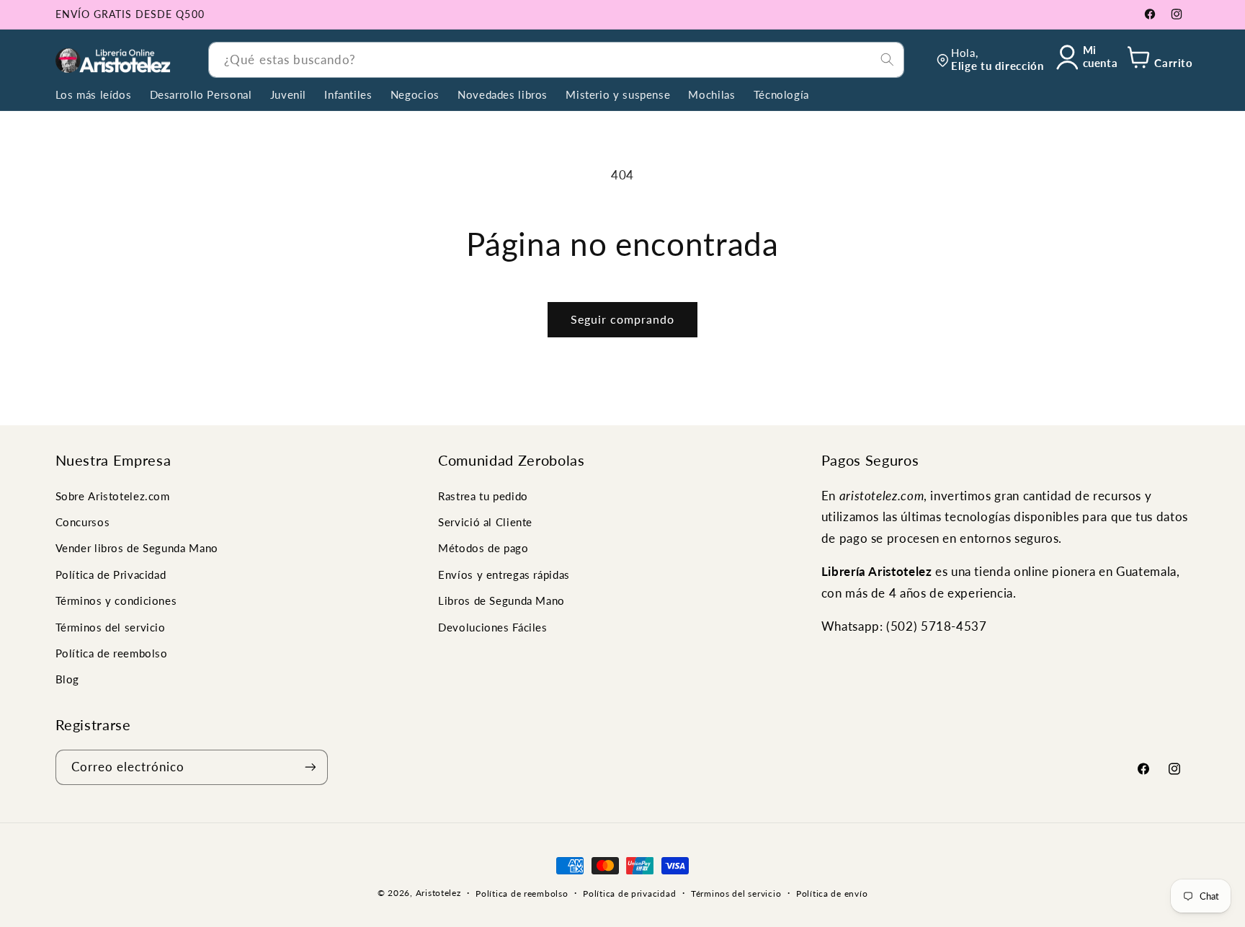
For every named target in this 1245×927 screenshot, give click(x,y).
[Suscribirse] (309, 766)
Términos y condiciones (116, 600)
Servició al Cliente (485, 521)
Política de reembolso (111, 653)
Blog (67, 679)
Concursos (82, 521)
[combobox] (556, 59)
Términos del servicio (110, 626)
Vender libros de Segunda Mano (136, 547)
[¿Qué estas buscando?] (886, 59)
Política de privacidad (629, 893)
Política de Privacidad (110, 574)
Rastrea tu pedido (483, 495)
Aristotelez (438, 892)
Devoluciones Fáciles (493, 626)
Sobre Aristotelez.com (112, 495)
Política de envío (832, 893)
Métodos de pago (483, 547)
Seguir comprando (623, 319)
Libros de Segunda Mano (501, 600)
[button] (1157, 60)
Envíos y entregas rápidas (504, 574)
